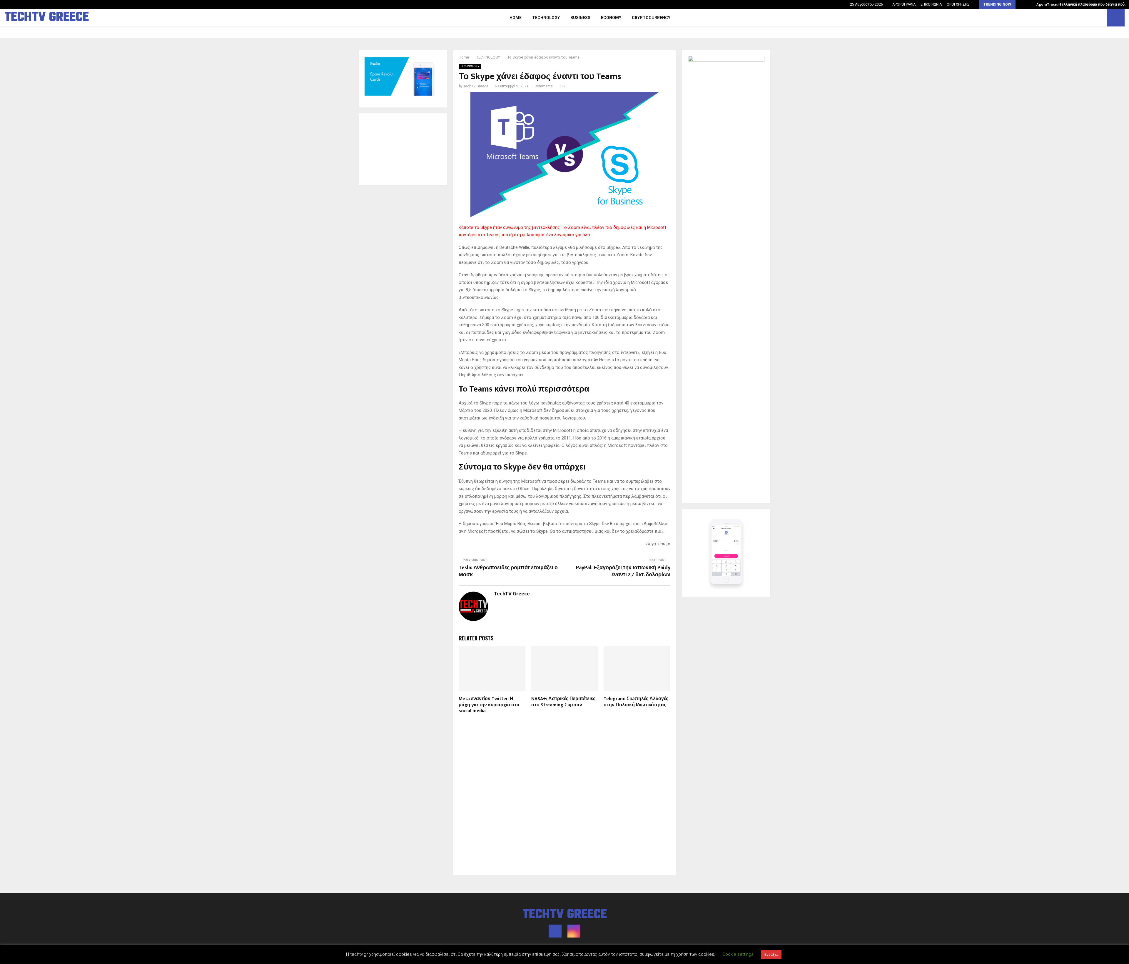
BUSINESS (580, 17)
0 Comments (542, 86)
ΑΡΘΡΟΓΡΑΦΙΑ (904, 4)
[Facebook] (1094, 17)
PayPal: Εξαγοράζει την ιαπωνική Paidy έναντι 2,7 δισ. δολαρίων (623, 571)
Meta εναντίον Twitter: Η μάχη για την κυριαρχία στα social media (489, 705)
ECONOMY (611, 17)
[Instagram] (1101, 17)
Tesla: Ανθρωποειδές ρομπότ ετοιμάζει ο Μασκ (508, 571)
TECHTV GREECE (46, 17)
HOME (516, 17)
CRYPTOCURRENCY (651, 17)
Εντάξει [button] (771, 954)
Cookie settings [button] (738, 954)
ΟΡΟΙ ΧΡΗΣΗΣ (958, 4)
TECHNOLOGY (546, 17)
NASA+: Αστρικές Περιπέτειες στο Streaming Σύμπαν (563, 702)
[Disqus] (564, 794)
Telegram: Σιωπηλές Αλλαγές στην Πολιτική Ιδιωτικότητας (636, 702)
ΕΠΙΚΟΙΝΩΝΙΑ (931, 4)
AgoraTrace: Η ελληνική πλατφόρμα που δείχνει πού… (1082, 4)
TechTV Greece (475, 86)
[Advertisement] (403, 149)
